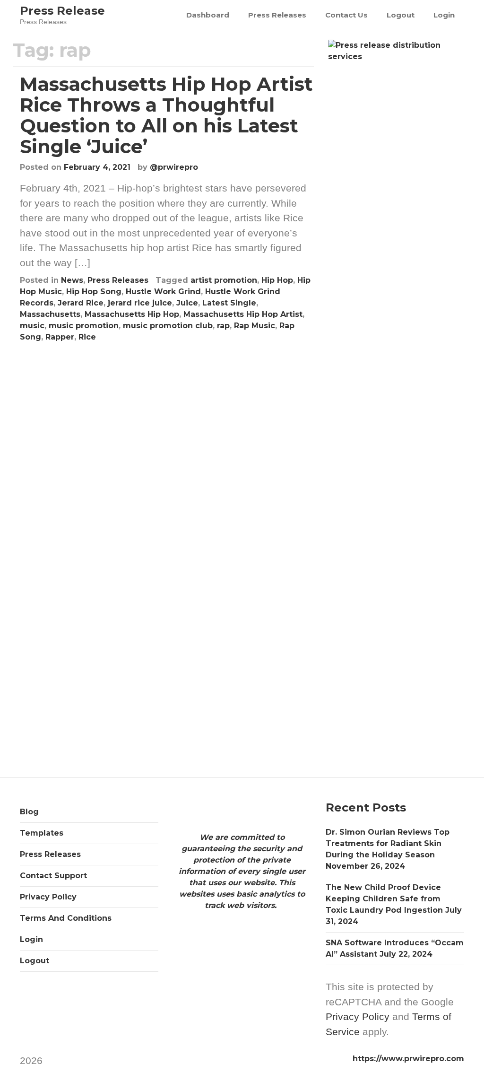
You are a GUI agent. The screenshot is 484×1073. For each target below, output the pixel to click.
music (32, 325)
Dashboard (207, 14)
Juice (187, 302)
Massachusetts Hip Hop (132, 314)
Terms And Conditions (66, 918)
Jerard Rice (81, 302)
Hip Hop (277, 280)
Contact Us (346, 14)
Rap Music (254, 325)
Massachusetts (50, 314)
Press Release (62, 10)
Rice (87, 336)
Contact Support (53, 875)
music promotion (84, 325)
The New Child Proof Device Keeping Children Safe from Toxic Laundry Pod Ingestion (384, 899)
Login (444, 14)
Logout (401, 14)
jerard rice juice (140, 302)
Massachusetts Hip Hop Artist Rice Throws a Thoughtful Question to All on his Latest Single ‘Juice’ (166, 115)
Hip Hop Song (93, 291)
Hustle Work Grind (163, 291)
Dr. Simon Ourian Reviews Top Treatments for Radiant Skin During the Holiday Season (387, 843)
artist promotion (223, 280)
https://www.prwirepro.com (408, 1058)
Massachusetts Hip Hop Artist (242, 314)
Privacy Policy (48, 896)
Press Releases (277, 14)
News (72, 280)
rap (223, 325)
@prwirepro (174, 167)
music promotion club (168, 325)
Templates (41, 833)
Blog (29, 811)
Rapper (59, 336)
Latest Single (229, 302)
